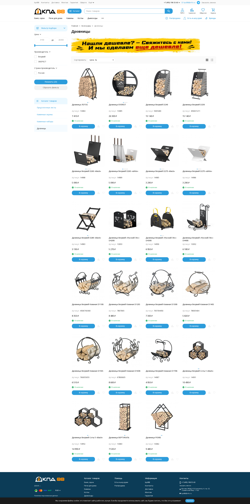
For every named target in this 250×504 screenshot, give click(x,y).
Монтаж (64, 2)
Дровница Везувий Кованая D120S (124, 304)
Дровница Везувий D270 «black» (160, 171)
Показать (49, 82)
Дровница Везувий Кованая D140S (198, 304)
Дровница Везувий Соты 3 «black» (198, 371)
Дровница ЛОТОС (80, 104)
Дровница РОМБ (153, 437)
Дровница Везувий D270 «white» (197, 171)
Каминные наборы (45, 121)
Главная (74, 26)
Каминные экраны (45, 114)
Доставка (55, 2)
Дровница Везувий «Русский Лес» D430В (161, 239)
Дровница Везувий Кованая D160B (124, 371)
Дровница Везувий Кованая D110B (88, 304)
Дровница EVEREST (117, 104)
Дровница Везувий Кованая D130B (161, 304)
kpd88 (36, 2)
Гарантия (74, 2)
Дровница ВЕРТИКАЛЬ (119, 437)
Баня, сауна (39, 18)
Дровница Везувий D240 (157, 104)
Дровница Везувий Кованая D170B (161, 371)
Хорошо (190, 500)
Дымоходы (92, 18)
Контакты (45, 2)
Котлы (80, 18)
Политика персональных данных (46, 496)
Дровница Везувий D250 (194, 104)
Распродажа (120, 485)
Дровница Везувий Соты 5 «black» (87, 437)
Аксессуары (86, 26)
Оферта (83, 2)
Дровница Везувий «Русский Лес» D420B (124, 239)
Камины (69, 18)
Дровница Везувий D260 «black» (86, 171)
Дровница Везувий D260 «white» (123, 171)
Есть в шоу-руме (121, 482)
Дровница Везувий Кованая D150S (87, 371)
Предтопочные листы (46, 107)
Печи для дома (55, 18)
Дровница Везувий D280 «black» (86, 237)
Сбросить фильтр (51, 87)
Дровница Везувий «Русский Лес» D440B (198, 239)
